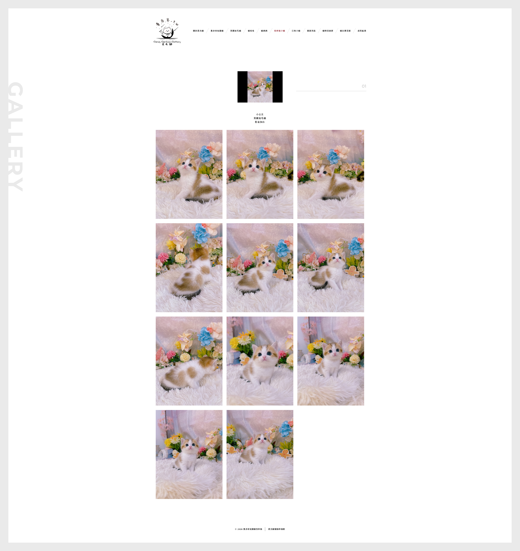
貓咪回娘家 (328, 31)
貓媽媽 (264, 31)
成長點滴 (362, 31)
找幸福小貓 (279, 31)
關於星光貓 (198, 31)
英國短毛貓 (235, 31)
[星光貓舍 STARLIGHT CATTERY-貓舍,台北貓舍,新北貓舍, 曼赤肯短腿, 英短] (167, 32)
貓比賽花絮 (345, 31)
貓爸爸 (251, 31)
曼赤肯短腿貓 (217, 31)
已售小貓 (296, 31)
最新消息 (311, 31)
